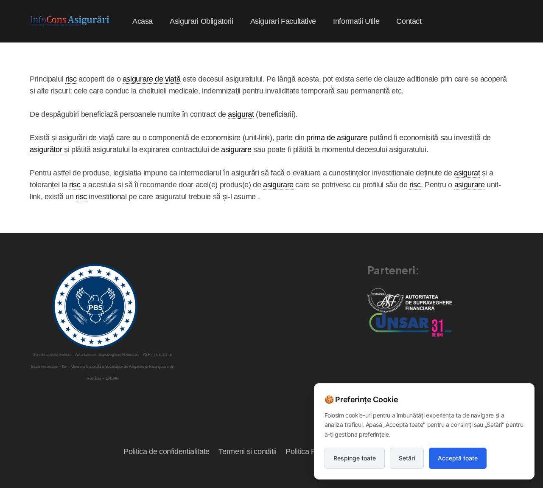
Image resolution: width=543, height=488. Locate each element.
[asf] (409, 300)
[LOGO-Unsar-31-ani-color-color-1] (409, 325)
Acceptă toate (458, 458)
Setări (407, 458)
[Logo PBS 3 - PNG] (95, 306)
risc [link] (71, 79)
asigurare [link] (236, 149)
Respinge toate (354, 458)
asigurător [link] (46, 149)
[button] (240, 21)
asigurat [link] (241, 114)
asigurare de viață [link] (152, 79)
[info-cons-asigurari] (70, 21)
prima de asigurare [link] (336, 137)
